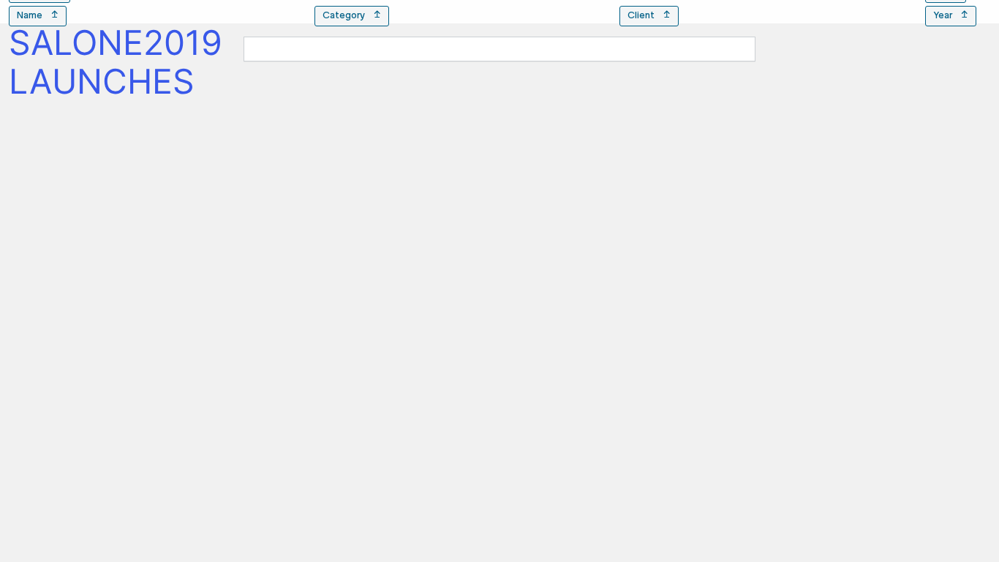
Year (950, 15)
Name (38, 15)
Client (649, 15)
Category (352, 15)
